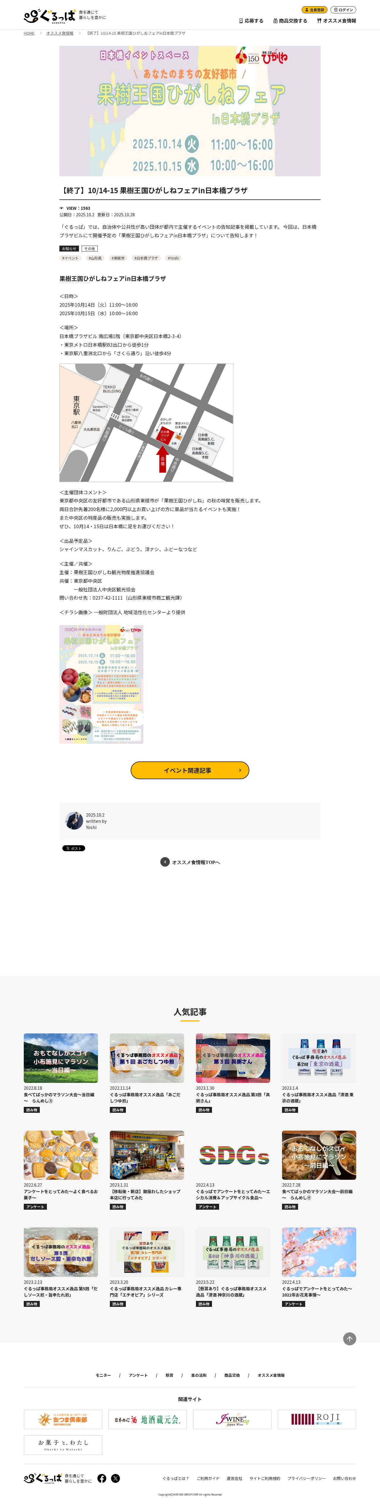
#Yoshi (173, 257)
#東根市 (118, 257)
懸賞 (169, 1375)
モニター (103, 1375)
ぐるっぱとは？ (175, 1478)
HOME (29, 33)
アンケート (138, 1375)
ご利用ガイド (208, 1478)
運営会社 (234, 1478)
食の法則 (199, 1375)
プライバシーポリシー (306, 1478)
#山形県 (95, 257)
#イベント (70, 257)
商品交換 (232, 1375)
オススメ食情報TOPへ (196, 861)
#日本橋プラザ (146, 257)
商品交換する (293, 20)
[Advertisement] (190, 921)
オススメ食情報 (339, 20)
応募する (253, 20)
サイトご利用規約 (264, 1478)
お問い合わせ (344, 1478)
